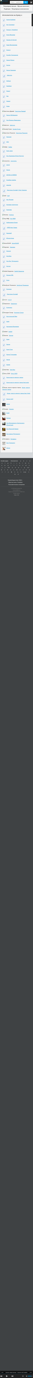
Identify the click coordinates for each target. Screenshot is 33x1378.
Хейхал (8, 81)
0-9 (9, 467)
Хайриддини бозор (12, 222)
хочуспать (14, 161)
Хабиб (10, 331)
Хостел (8, 266)
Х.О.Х (9, 299)
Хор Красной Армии (12, 429)
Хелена (11, 214)
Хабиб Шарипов (19, 271)
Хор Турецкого (10, 443)
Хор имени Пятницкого (13, 434)
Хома (8, 106)
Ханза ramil (9, 399)
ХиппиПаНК (15, 243)
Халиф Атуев (16, 129)
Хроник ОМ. (9, 275)
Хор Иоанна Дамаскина (13, 120)
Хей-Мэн (12, 369)
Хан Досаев (9, 199)
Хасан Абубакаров (11, 115)
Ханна (8, 448)
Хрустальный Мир (11, 316)
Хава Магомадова (11, 45)
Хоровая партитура (12, 204)
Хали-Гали (9, 349)
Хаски (8, 404)
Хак (7, 96)
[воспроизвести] (7, 1376)
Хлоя (7, 280)
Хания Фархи (10, 60)
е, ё (28, 467)
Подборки (7, 9)
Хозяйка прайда (11, 180)
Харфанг (9, 86)
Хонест (8, 50)
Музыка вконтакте (23, 6)
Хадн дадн (9, 151)
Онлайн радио (4, 461)
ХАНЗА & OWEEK (11, 175)
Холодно (9, 289)
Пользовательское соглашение (16, 484)
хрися (8, 165)
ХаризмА (9, 233)
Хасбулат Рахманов (23, 285)
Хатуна (8, 418)
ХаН (8, 195)
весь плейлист (23, 1376)
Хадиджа (9, 209)
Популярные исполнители (20, 9)
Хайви (10, 147)
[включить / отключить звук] (26, 1376)
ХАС (7, 142)
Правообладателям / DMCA (15, 480)
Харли (8, 344)
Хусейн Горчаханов (12, 55)
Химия (8, 101)
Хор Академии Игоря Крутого (15, 156)
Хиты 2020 (14, 373)
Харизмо (12, 247)
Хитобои (8, 256)
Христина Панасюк (21, 133)
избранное (31, 2)
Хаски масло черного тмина (14, 377)
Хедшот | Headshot (12, 29)
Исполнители (14, 461)
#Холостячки (10, 238)
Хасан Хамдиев (11, 70)
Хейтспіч (12, 125)
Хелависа (13, 439)
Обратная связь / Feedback (15, 482)
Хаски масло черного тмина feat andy (17, 382)
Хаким (8, 364)
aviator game (16, 493)
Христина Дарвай (20, 111)
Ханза (8, 359)
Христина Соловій (12, 294)
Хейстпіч (9, 75)
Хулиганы (9, 307)
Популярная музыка (9, 6)
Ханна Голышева (11, 354)
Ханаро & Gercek (11, 40)
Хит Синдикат (10, 24)
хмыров (8, 185)
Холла (8, 65)
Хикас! (8, 91)
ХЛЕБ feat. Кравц (12, 227)
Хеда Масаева (10, 35)
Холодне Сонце (19, 312)
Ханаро (11, 409)
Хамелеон (14, 303)
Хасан (8, 170)
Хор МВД (12, 218)
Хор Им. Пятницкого (12, 261)
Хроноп (8, 251)
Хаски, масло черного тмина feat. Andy (18, 393)
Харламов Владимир (12, 326)
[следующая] (12, 1376)
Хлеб (7, 413)
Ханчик (11, 335)
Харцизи (8, 137)
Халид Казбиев (10, 19)
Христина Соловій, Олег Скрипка (17, 190)
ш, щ (25, 472)
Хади (7, 339)
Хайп (7, 321)
